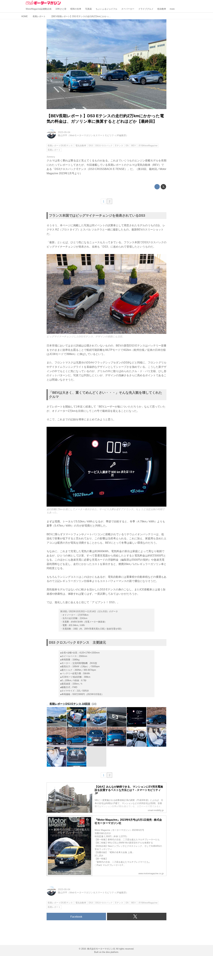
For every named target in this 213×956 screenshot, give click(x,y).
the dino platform (110, 952)
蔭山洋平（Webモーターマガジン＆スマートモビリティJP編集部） (93, 135)
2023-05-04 (64, 132)
